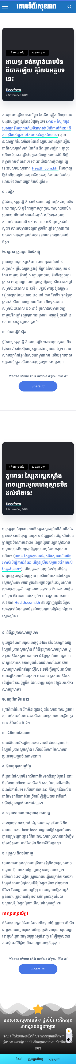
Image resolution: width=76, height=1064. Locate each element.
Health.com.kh (45, 168)
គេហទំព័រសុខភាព (36, 6)
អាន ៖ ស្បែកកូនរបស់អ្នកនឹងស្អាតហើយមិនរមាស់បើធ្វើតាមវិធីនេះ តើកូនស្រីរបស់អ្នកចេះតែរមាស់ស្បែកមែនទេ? (36, 128)
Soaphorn (13, 89)
